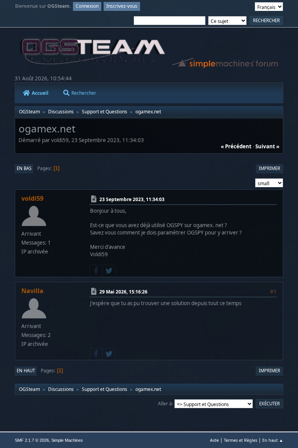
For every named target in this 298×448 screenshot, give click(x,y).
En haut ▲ (272, 440)
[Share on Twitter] (109, 270)
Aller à (165, 403)
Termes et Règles (240, 440)
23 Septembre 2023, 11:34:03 (132, 199)
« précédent (236, 146)
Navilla (32, 291)
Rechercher (83, 93)
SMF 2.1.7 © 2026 (32, 440)
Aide (214, 440)
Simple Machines (67, 440)
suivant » (267, 146)
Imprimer (269, 168)
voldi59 (32, 198)
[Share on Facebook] (96, 270)
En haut (26, 370)
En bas (24, 168)
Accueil (40, 93)
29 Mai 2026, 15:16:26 (123, 291)
